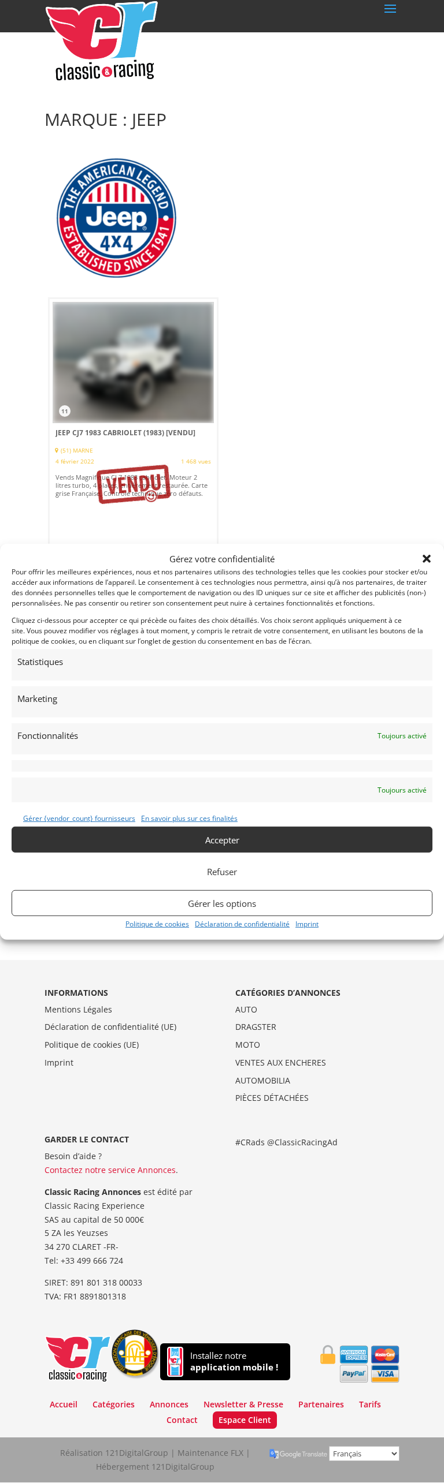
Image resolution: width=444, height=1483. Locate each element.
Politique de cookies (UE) (92, 1044)
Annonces (169, 1404)
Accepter (222, 839)
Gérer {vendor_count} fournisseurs (79, 818)
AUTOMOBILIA (262, 1080)
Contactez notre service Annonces (110, 1169)
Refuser (222, 871)
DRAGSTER (255, 1026)
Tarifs (370, 1404)
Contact (182, 1419)
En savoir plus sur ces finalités (189, 818)
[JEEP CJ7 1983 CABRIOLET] (133, 427)
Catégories (113, 1404)
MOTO (247, 1044)
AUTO (246, 1009)
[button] (426, 559)
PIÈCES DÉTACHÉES (272, 1097)
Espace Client (245, 1419)
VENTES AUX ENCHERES (280, 1062)
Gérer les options (222, 903)
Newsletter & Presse (243, 1404)
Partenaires (321, 1404)
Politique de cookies (157, 924)
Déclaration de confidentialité (242, 924)
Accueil (63, 1404)
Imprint (307, 924)
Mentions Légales (78, 1009)
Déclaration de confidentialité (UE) (110, 1026)
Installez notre (234, 1361)
